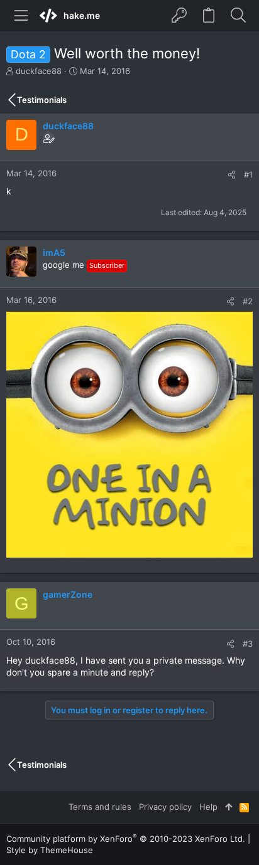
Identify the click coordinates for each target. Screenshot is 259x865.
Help (208, 807)
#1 (248, 174)
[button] (21, 15)
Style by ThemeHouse (49, 850)
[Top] (228, 806)
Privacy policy (165, 807)
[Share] (232, 175)
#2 (248, 301)
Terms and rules (100, 807)
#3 (248, 644)
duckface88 (39, 71)
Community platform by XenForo (125, 839)
